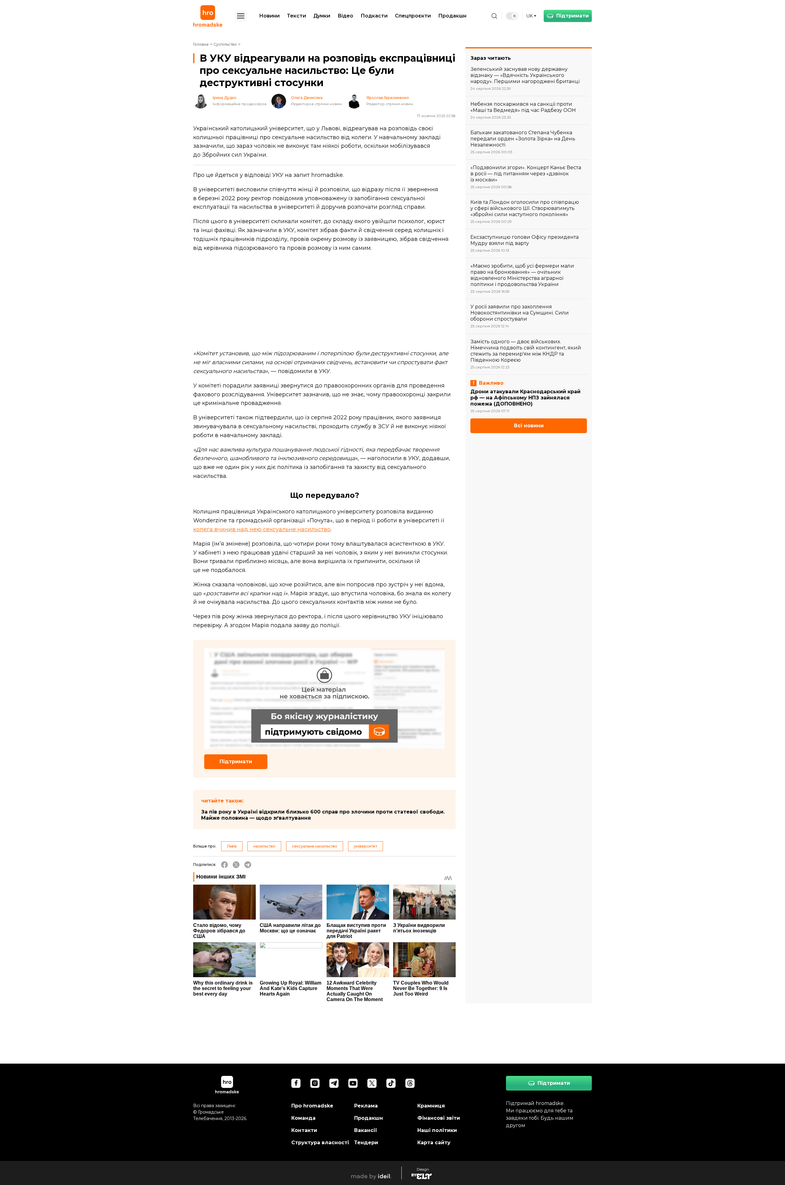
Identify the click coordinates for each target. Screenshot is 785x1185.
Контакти (304, 1130)
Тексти (296, 16)
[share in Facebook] (224, 864)
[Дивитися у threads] (410, 1083)
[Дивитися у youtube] (353, 1083)
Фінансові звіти (438, 1118)
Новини (269, 16)
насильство (264, 846)
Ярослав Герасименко (387, 98)
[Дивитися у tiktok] (391, 1083)
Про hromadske (312, 1106)
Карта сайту (433, 1142)
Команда (303, 1118)
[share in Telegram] (247, 864)
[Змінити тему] (512, 16)
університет (365, 846)
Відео (345, 16)
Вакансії (365, 1130)
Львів (232, 846)
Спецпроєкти (413, 16)
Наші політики (437, 1130)
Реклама (366, 1106)
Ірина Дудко (224, 98)
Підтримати (572, 16)
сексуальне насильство (314, 846)
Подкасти (374, 16)
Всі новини (529, 426)
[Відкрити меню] (241, 16)
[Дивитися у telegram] (334, 1083)
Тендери (366, 1142)
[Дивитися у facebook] (296, 1083)
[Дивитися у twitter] (372, 1083)
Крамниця (431, 1106)
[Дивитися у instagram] (315, 1083)
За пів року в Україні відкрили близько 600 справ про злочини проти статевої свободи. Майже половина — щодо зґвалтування (323, 815)
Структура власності (320, 1142)
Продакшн (452, 16)
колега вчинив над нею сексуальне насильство (262, 529)
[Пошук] (494, 16)
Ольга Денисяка (307, 98)
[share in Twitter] (236, 864)
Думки (321, 16)
